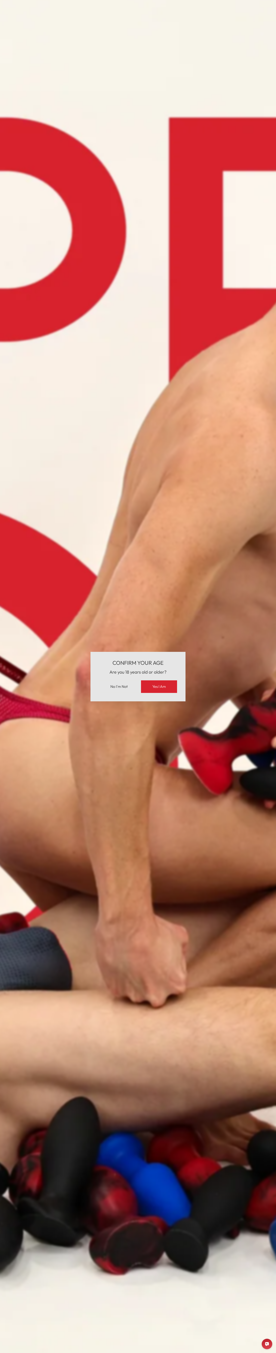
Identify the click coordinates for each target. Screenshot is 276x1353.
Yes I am (159, 686)
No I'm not (119, 686)
